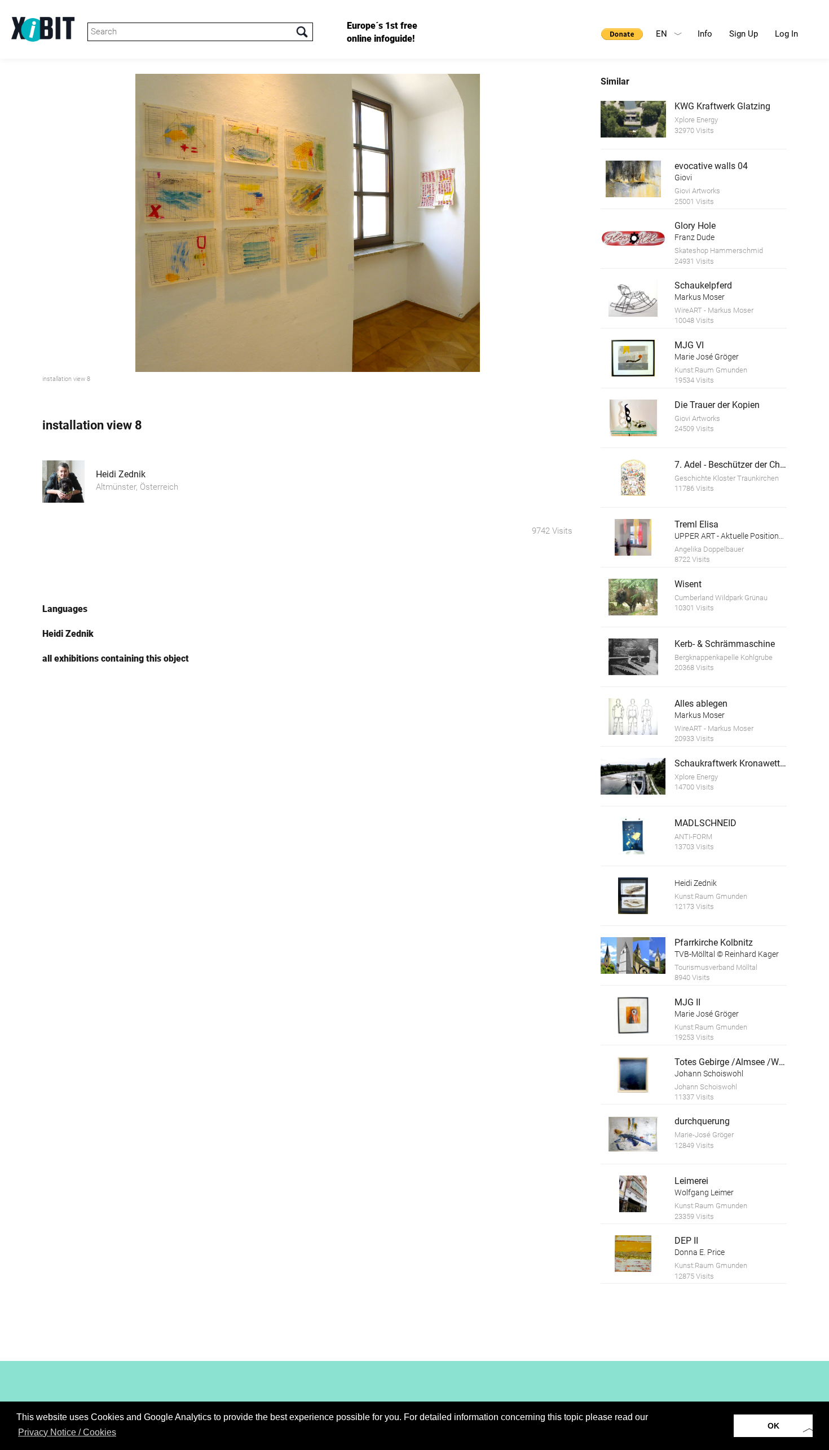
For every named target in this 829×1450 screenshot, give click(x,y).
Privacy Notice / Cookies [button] (67, 1432)
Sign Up (743, 34)
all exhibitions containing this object (115, 658)
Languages (64, 609)
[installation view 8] (307, 223)
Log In (786, 34)
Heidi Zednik (120, 474)
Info (705, 34)
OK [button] (773, 1425)
